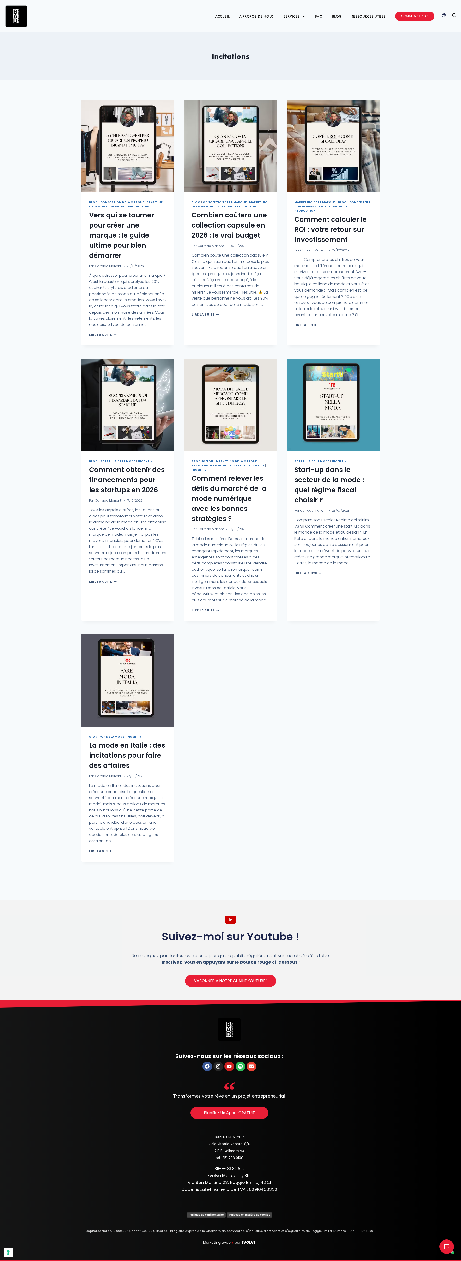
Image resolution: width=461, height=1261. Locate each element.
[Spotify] (240, 1066)
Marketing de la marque (314, 202)
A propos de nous (256, 16)
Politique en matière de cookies (249, 1214)
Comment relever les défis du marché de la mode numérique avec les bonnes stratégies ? (229, 498)
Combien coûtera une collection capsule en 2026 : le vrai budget (229, 225)
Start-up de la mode (117, 461)
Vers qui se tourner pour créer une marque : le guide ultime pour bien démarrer (121, 235)
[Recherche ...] (454, 16)
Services (292, 16)
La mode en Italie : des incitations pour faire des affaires (127, 755)
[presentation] (127, 146)
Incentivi (117, 206)
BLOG (93, 202)
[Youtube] (229, 1066)
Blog (336, 16)
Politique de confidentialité (206, 1214)
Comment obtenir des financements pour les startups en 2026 (127, 480)
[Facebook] (207, 1066)
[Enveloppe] (251, 1066)
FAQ (319, 16)
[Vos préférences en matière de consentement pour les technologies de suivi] (8, 1252)
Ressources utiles (368, 16)
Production (139, 206)
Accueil (222, 16)
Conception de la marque (122, 202)
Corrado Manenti (108, 266)
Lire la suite (103, 335)
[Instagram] (218, 1066)
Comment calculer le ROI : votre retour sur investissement (330, 229)
